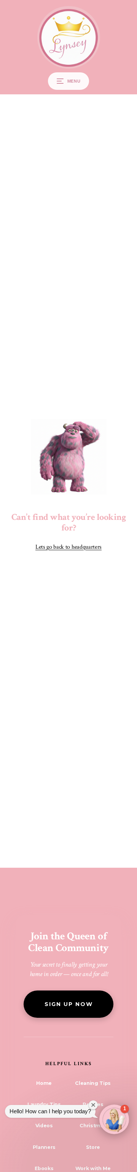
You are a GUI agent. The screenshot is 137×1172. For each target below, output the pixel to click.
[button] (114, 1119)
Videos (44, 1125)
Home (44, 1083)
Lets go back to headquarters (68, 547)
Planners (44, 1147)
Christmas (93, 1125)
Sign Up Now (69, 1004)
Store (93, 1147)
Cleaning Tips (93, 1083)
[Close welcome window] (93, 1104)
